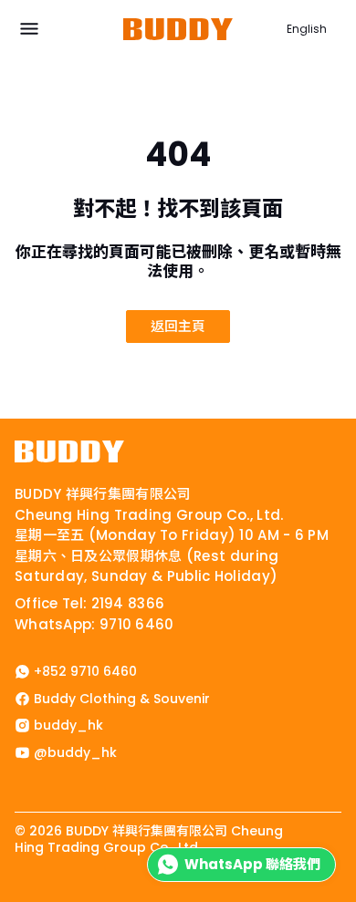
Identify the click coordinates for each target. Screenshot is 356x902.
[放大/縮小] (5, 892)
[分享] (34, 892)
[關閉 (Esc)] (49, 892)
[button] (29, 29)
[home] (69, 451)
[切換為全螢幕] (20, 892)
